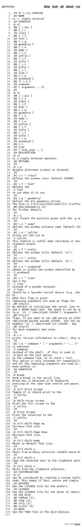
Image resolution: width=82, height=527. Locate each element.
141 (6, 412)
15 (6, 53)
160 (6, 466)
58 (6, 175)
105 (6, 309)
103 (6, 303)
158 (6, 460)
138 (6, 403)
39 (6, 121)
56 (6, 169)
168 (6, 489)
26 (6, 84)
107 (6, 315)
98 (6, 289)
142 (6, 415)
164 (6, 477)
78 (6, 232)
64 (6, 192)
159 (6, 463)
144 (6, 420)
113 (6, 332)
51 (6, 155)
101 (6, 298)
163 (6, 474)
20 (6, 67)
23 (6, 75)
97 (6, 286)
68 (6, 204)
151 (6, 440)
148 (6, 432)
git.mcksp (8, 6)
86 (6, 255)
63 (6, 189)
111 (6, 326)
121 (6, 355)
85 (6, 252)
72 (6, 215)
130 (6, 380)
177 (6, 514)
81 (6, 241)
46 (6, 141)
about (70, 6)
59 (6, 178)
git (62, 6)
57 (6, 172)
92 (6, 272)
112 (6, 329)
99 (6, 292)
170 (6, 494)
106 (6, 312)
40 (6, 124)
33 (6, 104)
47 (6, 144)
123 (6, 360)
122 (6, 358)
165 (6, 480)
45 (6, 138)
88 (6, 261)
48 (6, 147)
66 (6, 198)
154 (6, 449)
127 (6, 372)
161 (6, 469)
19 (6, 64)
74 (6, 221)
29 (6, 92)
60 (6, 181)
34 (6, 107)
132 (6, 386)
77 (6, 229)
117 (6, 343)
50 (6, 152)
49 (6, 149)
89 (6, 263)
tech (55, 6)
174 (6, 506)
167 (6, 486)
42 (6, 129)
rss (78, 6)
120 (6, 352)
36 (6, 112)
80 (6, 238)
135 (6, 395)
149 (6, 434)
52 (6, 158)
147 (6, 429)
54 (6, 164)
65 (6, 195)
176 (6, 511)
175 (6, 509)
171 (6, 497)
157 (6, 457)
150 (6, 437)
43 (6, 132)
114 (6, 335)
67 (6, 201)
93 (6, 275)
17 (6, 58)
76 (6, 226)
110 (6, 323)
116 (6, 340)
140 (6, 409)
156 (6, 454)
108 (6, 318)
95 (6, 281)
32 (6, 101)
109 (6, 320)
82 (6, 243)
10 (6, 38)
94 (6, 278)
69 (6, 206)
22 (6, 72)
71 (6, 212)
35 (6, 110)
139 (6, 406)
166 (6, 483)
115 (6, 338)
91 (6, 269)
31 (6, 98)
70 (6, 209)
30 (6, 95)
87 (6, 258)
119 (6, 349)
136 (6, 397)
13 (6, 47)
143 (6, 417)
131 (6, 383)
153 (6, 446)
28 (6, 90)
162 (6, 472)
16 (6, 55)
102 (6, 301)
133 (6, 389)
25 (6, 81)
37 (6, 115)
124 (6, 363)
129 (6, 377)
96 (6, 283)
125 (6, 366)
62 (6, 186)
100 (6, 295)
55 (6, 167)
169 (6, 492)
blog (47, 6)
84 (6, 249)
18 (6, 61)
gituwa (77, 524)
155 (6, 452)
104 (6, 306)
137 (6, 400)
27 (6, 87)
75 (6, 224)
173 (6, 503)
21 (6, 70)
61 (6, 184)
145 (6, 423)
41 (6, 127)
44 (6, 135)
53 (6, 161)
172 (6, 500)
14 (6, 50)
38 (6, 118)
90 (6, 266)
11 (6, 41)
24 (6, 78)
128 (6, 375)
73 (6, 218)
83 (6, 246)
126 (6, 369)
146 (6, 426)
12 (6, 44)
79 (6, 235)
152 (6, 443)
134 (6, 392)
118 (6, 346)
